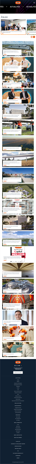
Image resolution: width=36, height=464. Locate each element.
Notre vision (18, 426)
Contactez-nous (18, 372)
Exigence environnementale (18, 409)
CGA (18, 450)
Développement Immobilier (18, 384)
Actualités (18, 432)
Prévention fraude (18, 446)
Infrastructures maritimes (18, 397)
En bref (18, 424)
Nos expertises (18, 427)
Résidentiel (18, 386)
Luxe (18, 389)
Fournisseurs (18, 455)
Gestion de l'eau (18, 399)
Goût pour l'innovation (18, 410)
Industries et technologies (18, 383)
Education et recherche (18, 392)
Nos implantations (18, 418)
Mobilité (18, 381)
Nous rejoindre (18, 437)
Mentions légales (18, 448)
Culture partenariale (18, 412)
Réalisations (18, 403)
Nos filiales (18, 420)
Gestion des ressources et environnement (18, 400)
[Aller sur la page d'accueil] (18, 2)
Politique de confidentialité (18, 453)
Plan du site (18, 441)
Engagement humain (18, 407)
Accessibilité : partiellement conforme (18, 443)
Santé (18, 394)
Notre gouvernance (18, 429)
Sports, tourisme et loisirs (18, 391)
